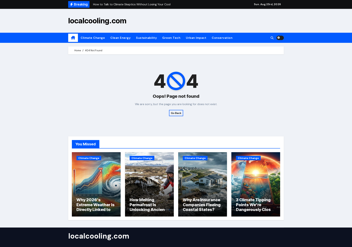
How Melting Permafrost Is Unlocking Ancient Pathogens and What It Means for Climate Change (148, 211)
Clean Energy (120, 38)
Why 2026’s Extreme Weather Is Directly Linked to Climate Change (95, 207)
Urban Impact (196, 38)
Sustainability (146, 38)
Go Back (176, 113)
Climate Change (93, 38)
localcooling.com (97, 20)
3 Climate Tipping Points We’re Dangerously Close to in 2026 (254, 207)
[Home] (73, 38)
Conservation (222, 38)
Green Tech (171, 38)
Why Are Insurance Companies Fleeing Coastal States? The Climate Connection (202, 209)
